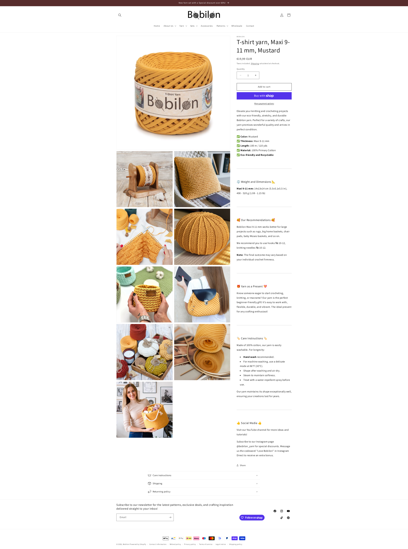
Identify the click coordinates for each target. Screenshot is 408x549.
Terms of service (205, 544)
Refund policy (175, 544)
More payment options (264, 103)
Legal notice (221, 544)
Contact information (158, 544)
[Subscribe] (170, 517)
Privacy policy (190, 544)
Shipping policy (235, 544)
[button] (119, 15)
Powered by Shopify (138, 544)
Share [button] (243, 465)
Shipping (255, 63)
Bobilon (126, 544)
